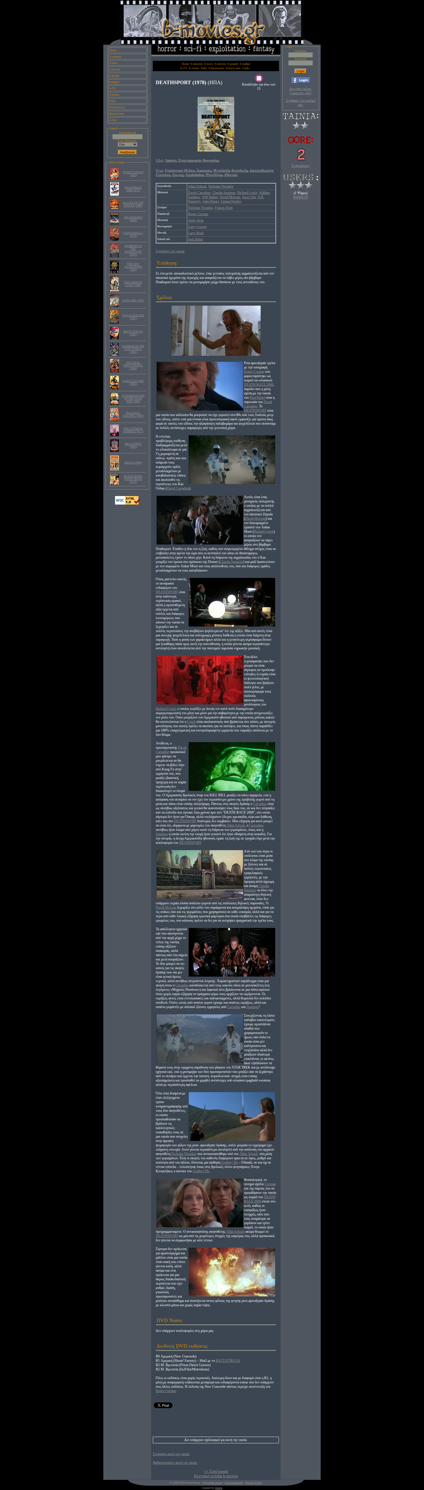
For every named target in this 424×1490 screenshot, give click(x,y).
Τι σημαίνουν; (300, 166)
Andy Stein (196, 220)
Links (113, 120)
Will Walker (210, 197)
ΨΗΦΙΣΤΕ (300, 197)
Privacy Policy (253, 1482)
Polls (113, 101)
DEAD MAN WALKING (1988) (133, 414)
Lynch (191, 722)
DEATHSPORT (255, 411)
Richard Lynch (247, 193)
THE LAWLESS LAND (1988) (133, 284)
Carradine (260, 804)
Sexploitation (194, 175)
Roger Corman (198, 214)
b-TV (113, 88)
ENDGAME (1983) (133, 300)
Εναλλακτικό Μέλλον (180, 171)
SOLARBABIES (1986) (133, 219)
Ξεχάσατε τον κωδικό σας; (301, 103)
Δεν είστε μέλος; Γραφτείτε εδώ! (300, 91)
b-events (114, 94)
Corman (270, 1184)
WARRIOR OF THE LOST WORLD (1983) (133, 349)
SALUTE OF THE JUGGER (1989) (133, 204)
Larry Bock (196, 233)
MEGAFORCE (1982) (133, 445)
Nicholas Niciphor (220, 186)
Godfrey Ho (229, 1162)
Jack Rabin (195, 239)
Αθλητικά (231, 175)
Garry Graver (197, 227)
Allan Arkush (197, 186)
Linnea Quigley (231, 201)
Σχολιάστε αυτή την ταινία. (171, 1454)
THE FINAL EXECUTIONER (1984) (133, 365)
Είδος (160, 160)
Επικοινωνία (117, 107)
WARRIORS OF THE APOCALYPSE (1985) (133, 250)
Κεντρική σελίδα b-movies (216, 1476)
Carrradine (256, 825)
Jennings (162, 834)
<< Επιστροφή (216, 1471)
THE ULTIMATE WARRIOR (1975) (133, 430)
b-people (114, 75)
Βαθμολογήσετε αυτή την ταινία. (175, 1463)
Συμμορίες (203, 171)
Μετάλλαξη (221, 171)
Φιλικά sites (117, 113)
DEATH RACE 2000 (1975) (133, 189)
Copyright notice (212, 1482)
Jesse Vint (249, 197)
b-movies (115, 69)
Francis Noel (223, 208)
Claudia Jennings (224, 193)
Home (113, 50)
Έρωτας (178, 175)
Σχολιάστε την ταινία (170, 251)
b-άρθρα (114, 82)
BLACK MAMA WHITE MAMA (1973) (133, 479)
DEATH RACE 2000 (258, 385)
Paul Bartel (257, 398)
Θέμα (159, 171)
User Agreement (234, 1482)
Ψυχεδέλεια (214, 175)
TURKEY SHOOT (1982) (133, 174)
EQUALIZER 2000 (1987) (133, 317)
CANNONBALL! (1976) (133, 234)
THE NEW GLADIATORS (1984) (133, 266)
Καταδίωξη (239, 171)
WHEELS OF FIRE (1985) (133, 382)
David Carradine (199, 193)
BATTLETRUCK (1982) (133, 333)
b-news (114, 63)
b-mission (115, 56)
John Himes (210, 201)
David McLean (230, 197)
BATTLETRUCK (228, 1361)
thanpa (218, 1487)
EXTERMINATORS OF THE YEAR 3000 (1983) (133, 398)
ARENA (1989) (133, 462)
